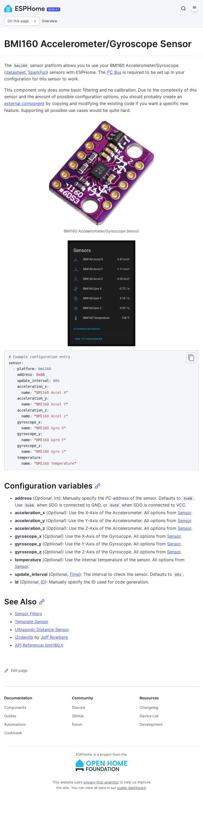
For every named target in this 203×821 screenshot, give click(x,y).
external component (24, 103)
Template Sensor (31, 621)
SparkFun (37, 72)
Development (151, 724)
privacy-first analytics (101, 782)
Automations (15, 724)
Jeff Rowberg (54, 637)
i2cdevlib (24, 637)
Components (15, 707)
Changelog (149, 707)
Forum (77, 724)
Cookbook (13, 733)
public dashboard (131, 788)
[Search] (183, 8)
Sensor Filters (28, 613)
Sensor (184, 512)
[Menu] (194, 7)
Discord (78, 707)
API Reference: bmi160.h (39, 645)
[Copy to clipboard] (191, 358)
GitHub (78, 716)
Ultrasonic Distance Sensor (42, 629)
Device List (149, 716)
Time (74, 574)
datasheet (16, 72)
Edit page (19, 670)
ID (43, 582)
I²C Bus (114, 72)
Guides (10, 716)
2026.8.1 (53, 9)
